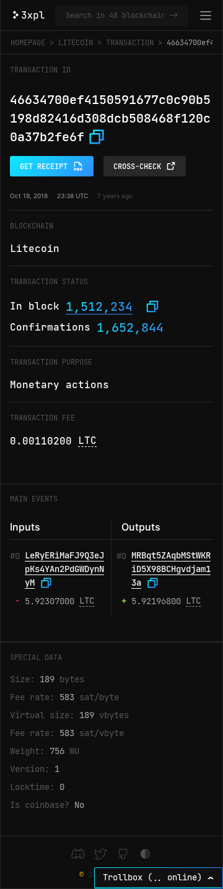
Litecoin (75, 43)
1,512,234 (99, 306)
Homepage (28, 43)
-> (173, 15)
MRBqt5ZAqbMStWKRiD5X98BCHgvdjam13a (171, 569)
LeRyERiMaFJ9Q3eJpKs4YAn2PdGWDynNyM (64, 569)
